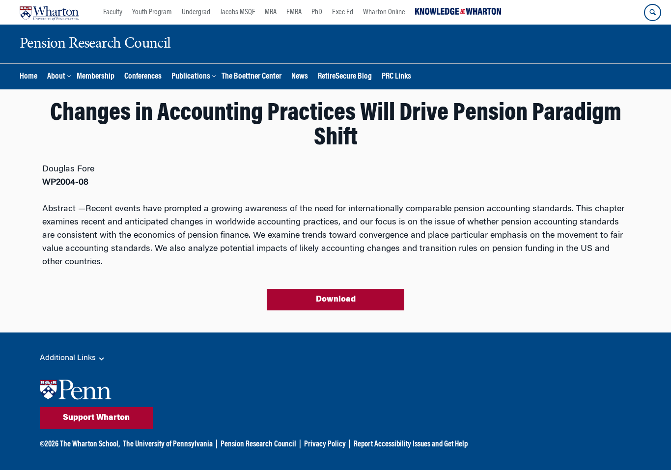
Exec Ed (342, 12)
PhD (316, 12)
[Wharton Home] (49, 12)
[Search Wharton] (652, 12)
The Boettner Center (251, 77)
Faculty (112, 12)
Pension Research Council (258, 444)
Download (336, 300)
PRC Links (396, 77)
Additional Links (69, 358)
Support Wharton (96, 418)
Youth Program (152, 12)
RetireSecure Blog (345, 77)
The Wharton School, (90, 444)
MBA (271, 12)
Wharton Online (384, 12)
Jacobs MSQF (237, 12)
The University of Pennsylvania (168, 444)
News (299, 77)
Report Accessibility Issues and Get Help (411, 444)
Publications (190, 77)
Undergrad (196, 12)
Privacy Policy (325, 444)
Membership (95, 77)
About (56, 77)
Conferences (143, 77)
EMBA (294, 12)
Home (28, 77)
